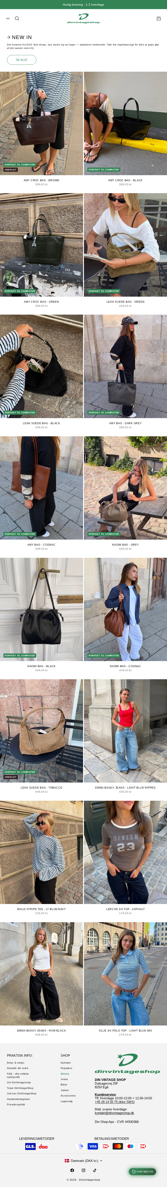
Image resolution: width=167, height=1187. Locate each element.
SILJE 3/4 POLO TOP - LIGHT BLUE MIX (125, 1030)
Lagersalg (67, 1101)
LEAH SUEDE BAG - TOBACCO (41, 787)
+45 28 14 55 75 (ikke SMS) (115, 1102)
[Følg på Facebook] (72, 1170)
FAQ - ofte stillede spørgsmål (18, 1075)
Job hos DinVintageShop (22, 1093)
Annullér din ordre (17, 1068)
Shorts (65, 1073)
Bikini (64, 1084)
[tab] (20, 37)
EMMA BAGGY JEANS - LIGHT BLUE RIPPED (125, 787)
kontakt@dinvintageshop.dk (114, 1113)
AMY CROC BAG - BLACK (125, 180)
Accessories (68, 1095)
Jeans (64, 1079)
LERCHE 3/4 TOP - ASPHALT (125, 909)
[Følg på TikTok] (95, 1170)
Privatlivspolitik (16, 1104)
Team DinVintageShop (20, 1088)
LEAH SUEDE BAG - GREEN (126, 301)
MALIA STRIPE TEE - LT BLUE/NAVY (41, 909)
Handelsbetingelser (18, 1099)
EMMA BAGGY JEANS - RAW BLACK (41, 1030)
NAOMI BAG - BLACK (41, 666)
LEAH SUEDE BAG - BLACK (41, 423)
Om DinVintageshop (19, 1082)
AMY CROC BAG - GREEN (41, 301)
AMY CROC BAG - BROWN (41, 180)
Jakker (65, 1090)
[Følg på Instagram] (83, 1170)
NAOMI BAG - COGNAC (125, 666)
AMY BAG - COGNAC (41, 544)
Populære (66, 1068)
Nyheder (66, 1062)
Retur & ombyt (15, 1062)
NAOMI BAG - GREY (125, 544)
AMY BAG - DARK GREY (125, 423)
